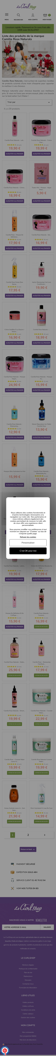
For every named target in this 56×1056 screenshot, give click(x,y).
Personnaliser (28, 543)
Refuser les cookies (28, 537)
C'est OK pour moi (28, 551)
